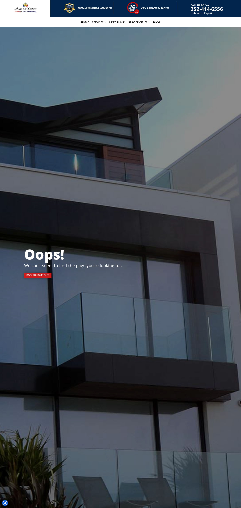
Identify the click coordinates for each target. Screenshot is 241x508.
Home (85, 22)
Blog (156, 22)
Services (97, 22)
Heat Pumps (117, 22)
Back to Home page (37, 275)
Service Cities (138, 22)
